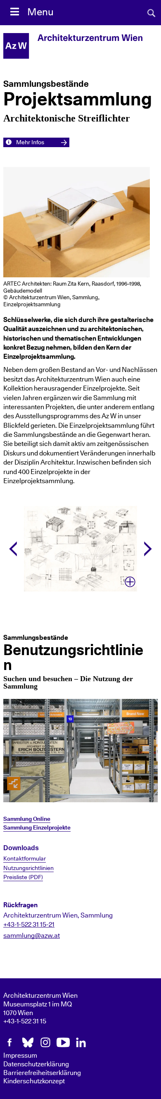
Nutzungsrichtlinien (28, 868)
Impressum (20, 1055)
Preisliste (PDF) (23, 877)
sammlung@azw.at (31, 935)
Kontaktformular (24, 859)
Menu (40, 12)
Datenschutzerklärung (36, 1064)
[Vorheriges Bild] (13, 549)
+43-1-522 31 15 (24, 1021)
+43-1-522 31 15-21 (28, 924)
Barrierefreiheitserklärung (42, 1073)
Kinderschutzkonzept (34, 1081)
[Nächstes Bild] (148, 549)
